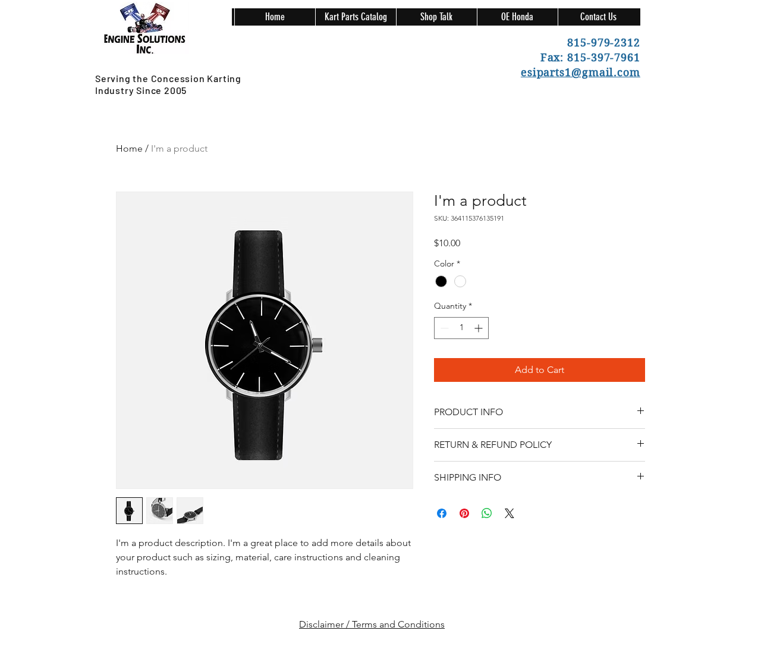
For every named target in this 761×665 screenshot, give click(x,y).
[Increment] (479, 328)
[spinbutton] (461, 328)
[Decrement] (443, 328)
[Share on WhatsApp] (487, 513)
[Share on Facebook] (442, 513)
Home (129, 148)
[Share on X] (509, 513)
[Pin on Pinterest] (464, 513)
